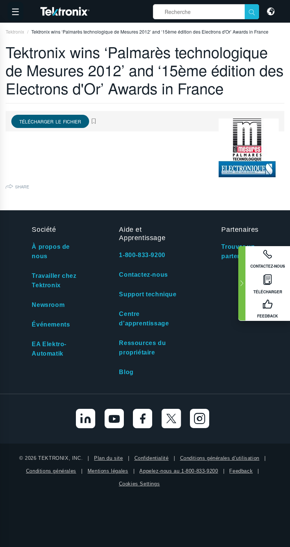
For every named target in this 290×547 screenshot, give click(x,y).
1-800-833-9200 (142, 255)
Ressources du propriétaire (142, 348)
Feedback (241, 471)
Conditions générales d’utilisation (219, 458)
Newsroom (48, 305)
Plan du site (108, 458)
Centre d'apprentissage (144, 319)
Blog (126, 372)
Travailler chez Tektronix (54, 280)
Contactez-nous (143, 274)
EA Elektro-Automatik (49, 349)
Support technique (147, 294)
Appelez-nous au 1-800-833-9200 (178, 471)
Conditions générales (51, 471)
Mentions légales (108, 471)
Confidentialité (151, 458)
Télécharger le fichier (50, 121)
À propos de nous (51, 251)
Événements (51, 324)
